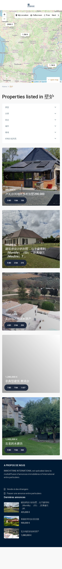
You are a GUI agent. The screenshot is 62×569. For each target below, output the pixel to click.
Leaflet (35, 81)
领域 (7, 132)
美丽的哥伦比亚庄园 (30, 519)
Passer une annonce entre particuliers (24, 493)
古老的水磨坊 (14, 443)
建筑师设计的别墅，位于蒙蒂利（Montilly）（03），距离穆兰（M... (35, 505)
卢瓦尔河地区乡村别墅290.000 (24, 194)
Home (4, 87)
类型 (7, 107)
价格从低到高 (10, 139)
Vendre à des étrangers (17, 489)
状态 (7, 120)
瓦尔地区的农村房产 (18, 318)
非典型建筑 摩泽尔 (17, 381)
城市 (7, 126)
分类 (7, 113)
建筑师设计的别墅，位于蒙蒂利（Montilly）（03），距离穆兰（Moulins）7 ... (25, 252)
